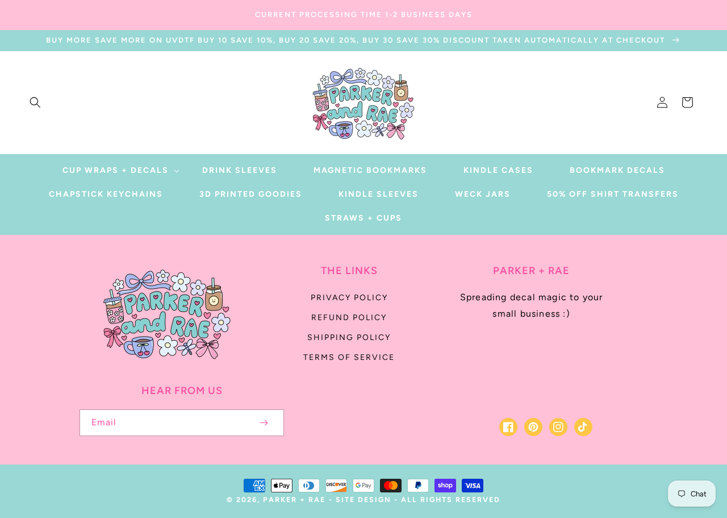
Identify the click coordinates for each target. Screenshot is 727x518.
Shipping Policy (349, 337)
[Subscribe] (263, 422)
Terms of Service (349, 357)
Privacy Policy (349, 297)
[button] (35, 102)
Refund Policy (349, 317)
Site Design (363, 499)
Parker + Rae (294, 499)
